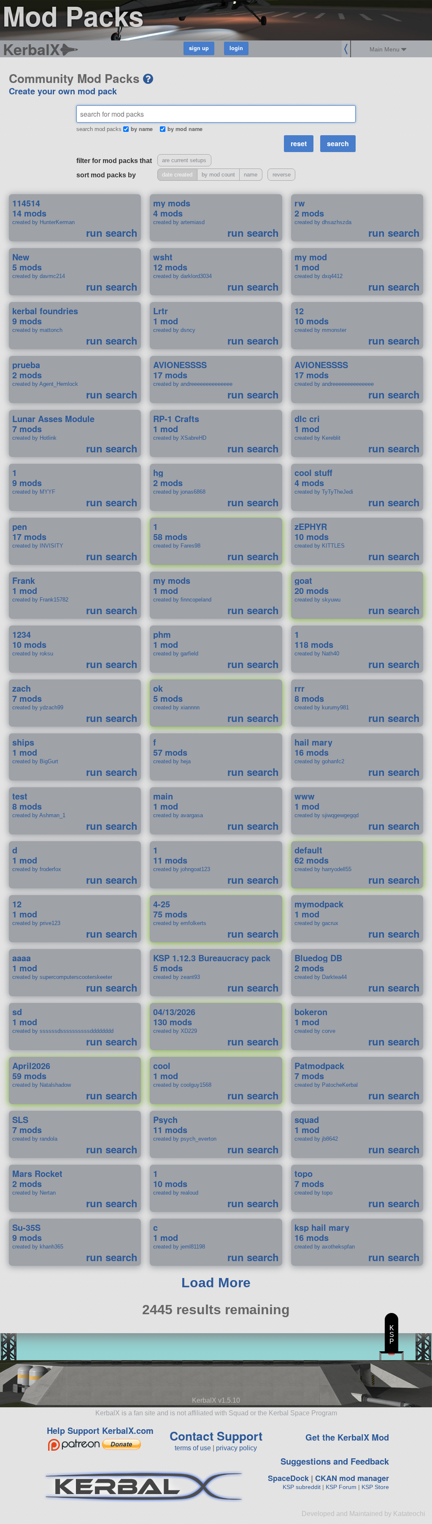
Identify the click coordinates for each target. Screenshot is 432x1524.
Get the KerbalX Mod (347, 1437)
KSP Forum (341, 1487)
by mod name (184, 129)
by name (142, 129)
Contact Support (216, 1435)
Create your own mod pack (63, 91)
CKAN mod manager (352, 1478)
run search (112, 232)
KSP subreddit (302, 1487)
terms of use (193, 1448)
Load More (216, 1282)
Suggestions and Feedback (335, 1461)
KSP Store (375, 1487)
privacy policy (236, 1448)
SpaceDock (288, 1478)
